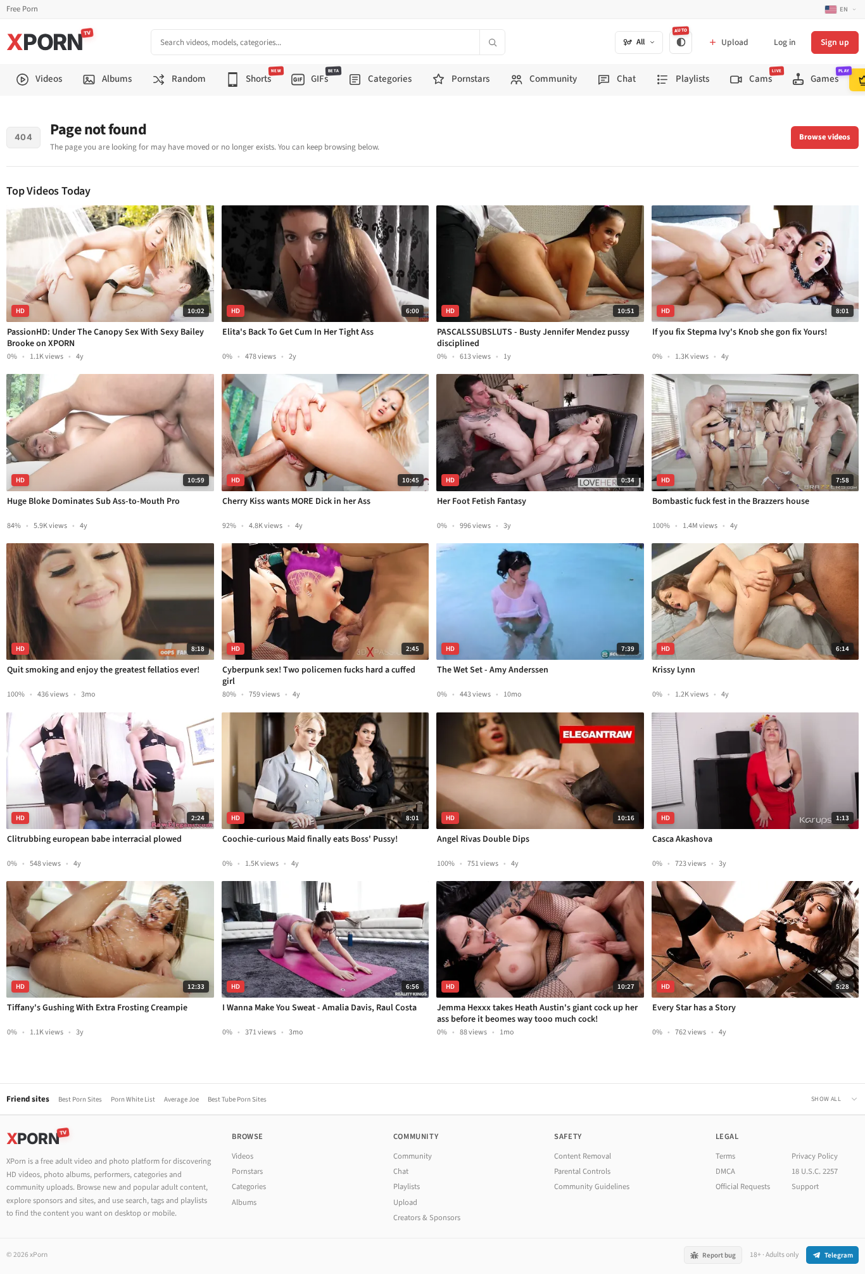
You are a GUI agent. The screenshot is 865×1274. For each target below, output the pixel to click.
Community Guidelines (591, 1186)
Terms (725, 1156)
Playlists (406, 1186)
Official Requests (743, 1186)
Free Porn (22, 9)
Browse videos (824, 137)
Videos (242, 1156)
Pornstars (247, 1171)
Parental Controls (582, 1171)
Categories (249, 1186)
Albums (244, 1202)
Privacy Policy (815, 1156)
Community (412, 1156)
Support (805, 1186)
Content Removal (582, 1156)
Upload (405, 1202)
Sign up (835, 42)
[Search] (492, 42)
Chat (400, 1171)
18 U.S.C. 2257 (815, 1171)
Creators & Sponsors (426, 1217)
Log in (784, 42)
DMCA (725, 1171)
